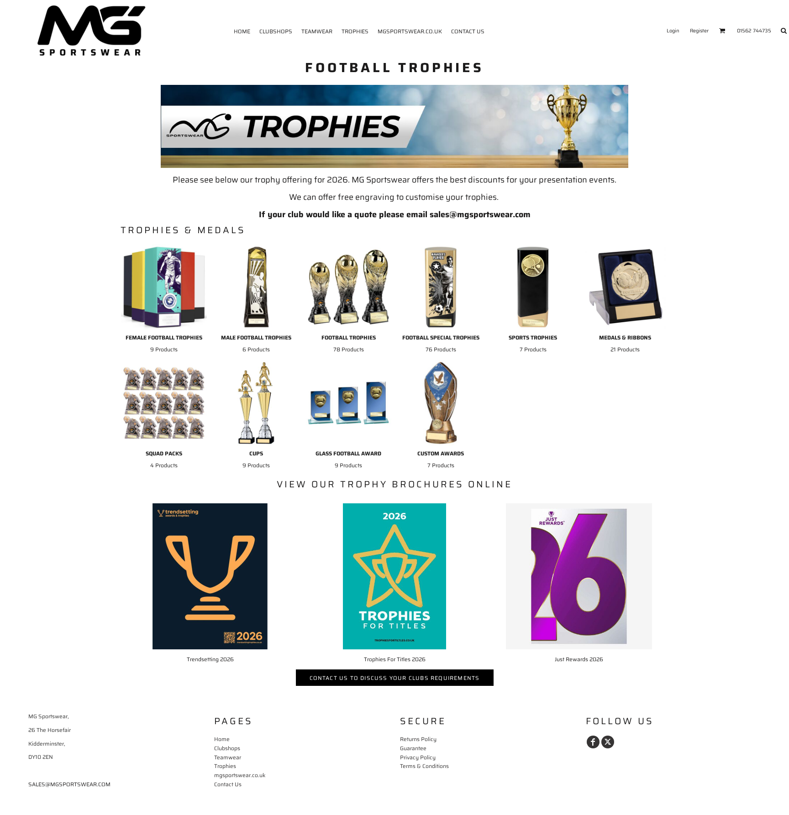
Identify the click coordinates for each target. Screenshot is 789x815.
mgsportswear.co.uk (239, 775)
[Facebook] (593, 742)
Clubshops (227, 748)
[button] (722, 30)
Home (222, 739)
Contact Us (228, 784)
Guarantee (413, 748)
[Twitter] (607, 742)
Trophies (225, 766)
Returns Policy (418, 739)
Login (673, 31)
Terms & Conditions (424, 766)
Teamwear (227, 757)
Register (699, 31)
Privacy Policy (418, 757)
